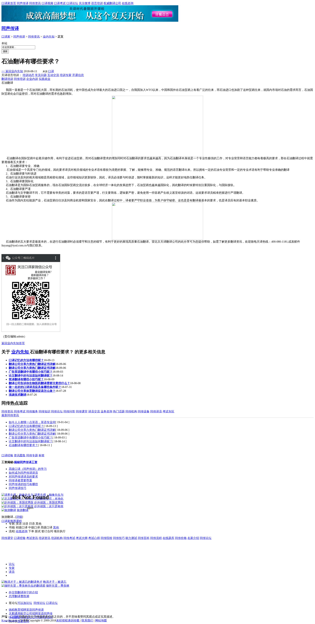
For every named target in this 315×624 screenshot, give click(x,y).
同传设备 (143, 411)
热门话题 (119, 411)
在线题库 (168, 538)
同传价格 (181, 538)
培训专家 (65, 75)
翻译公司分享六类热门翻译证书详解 (32, 364)
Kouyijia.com (9, 620)
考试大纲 (82, 538)
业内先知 (49, 36)
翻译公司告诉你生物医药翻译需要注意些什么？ (39, 383)
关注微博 (84, 3)
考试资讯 (32, 538)
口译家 (5, 36)
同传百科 (143, 538)
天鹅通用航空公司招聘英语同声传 (30, 613)
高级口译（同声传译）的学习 (28, 468)
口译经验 (7, 455)
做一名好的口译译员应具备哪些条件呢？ (35, 387)
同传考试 (20, 411)
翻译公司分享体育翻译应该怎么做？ (32, 390)
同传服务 (32, 411)
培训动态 (28, 75)
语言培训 (97, 3)
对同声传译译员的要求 (23, 476)
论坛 (12, 564)
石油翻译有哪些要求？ (23, 445)
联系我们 (87, 620)
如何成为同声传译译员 (23, 472)
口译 (51, 71)
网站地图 (101, 620)
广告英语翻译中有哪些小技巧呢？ (30, 371)
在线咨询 (127, 3)
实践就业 (44, 78)
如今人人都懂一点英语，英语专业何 (32, 422)
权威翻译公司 (112, 3)
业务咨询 (106, 411)
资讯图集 (20, 455)
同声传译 (22, 3)
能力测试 (131, 538)
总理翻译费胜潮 (19, 596)
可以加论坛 (25, 602)
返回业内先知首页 (13, 343)
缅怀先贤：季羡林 (57, 585)
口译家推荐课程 (11, 521)
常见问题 (41, 75)
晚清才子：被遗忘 (54, 581)
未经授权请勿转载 (67, 620)
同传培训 (20, 78)
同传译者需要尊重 (20, 480)
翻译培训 (7, 78)
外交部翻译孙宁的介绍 (23, 592)
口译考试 (60, 3)
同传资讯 (35, 3)
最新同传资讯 (10, 415)
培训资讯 (44, 538)
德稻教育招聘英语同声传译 (26, 609)
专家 (12, 567)
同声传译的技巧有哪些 (23, 484)
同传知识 (44, 411)
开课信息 (78, 75)
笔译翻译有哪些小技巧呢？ (26, 379)
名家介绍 (193, 538)
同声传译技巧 (17, 488)
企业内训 (32, 78)
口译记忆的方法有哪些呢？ (26, 360)
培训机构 (57, 538)
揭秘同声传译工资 (25, 462)
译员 (12, 571)
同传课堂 (82, 411)
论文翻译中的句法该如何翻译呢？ (30, 375)
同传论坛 (57, 411)
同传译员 (156, 411)
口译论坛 (72, 3)
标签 (41, 455)
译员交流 (94, 411)
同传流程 (156, 538)
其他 (56, 527)
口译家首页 (8, 3)
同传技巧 (119, 538)
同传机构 (131, 411)
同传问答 (69, 411)
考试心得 (94, 538)
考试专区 (168, 411)
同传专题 (32, 455)
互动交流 (53, 75)
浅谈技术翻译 (17, 394)
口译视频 (47, 3)
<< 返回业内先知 (12, 71)
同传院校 (106, 538)
